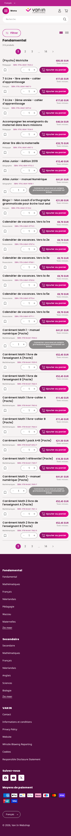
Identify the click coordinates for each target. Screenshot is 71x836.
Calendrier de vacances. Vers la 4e (26, 276)
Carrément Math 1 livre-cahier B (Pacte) (24, 420)
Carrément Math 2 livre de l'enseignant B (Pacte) (20, 524)
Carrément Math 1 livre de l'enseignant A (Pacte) (19, 356)
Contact (6, 714)
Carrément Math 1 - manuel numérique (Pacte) (21, 331)
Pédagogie (8, 606)
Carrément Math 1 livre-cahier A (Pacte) (24, 399)
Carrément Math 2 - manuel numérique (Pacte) (21, 478)
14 (46, 51)
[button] (5, 10)
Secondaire (8, 645)
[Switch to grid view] (67, 33)
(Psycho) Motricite (15, 60)
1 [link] (18, 51)
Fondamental (9, 576)
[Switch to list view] (61, 33)
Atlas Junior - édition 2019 (20, 161)
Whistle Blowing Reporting (17, 744)
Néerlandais (9, 599)
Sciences (7, 683)
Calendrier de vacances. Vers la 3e (26, 258)
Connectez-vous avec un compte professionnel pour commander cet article (49, 190)
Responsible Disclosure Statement (21, 759)
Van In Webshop (21, 825)
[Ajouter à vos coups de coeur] (5, 70)
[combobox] (35, 19)
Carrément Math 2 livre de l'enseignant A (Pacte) (20, 502)
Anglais (6, 675)
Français (7, 591)
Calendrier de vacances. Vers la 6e (26, 312)
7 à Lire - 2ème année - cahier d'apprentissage (22, 102)
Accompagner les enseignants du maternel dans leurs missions (25, 123)
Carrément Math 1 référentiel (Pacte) (27, 458)
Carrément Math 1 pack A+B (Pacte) (26, 440)
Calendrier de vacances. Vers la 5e (26, 294)
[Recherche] (64, 19)
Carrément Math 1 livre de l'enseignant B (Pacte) (19, 377)
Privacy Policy (9, 729)
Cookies (6, 751)
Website (6, 736)
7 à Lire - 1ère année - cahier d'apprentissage (21, 80)
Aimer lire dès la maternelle (20, 143)
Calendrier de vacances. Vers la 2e (26, 240)
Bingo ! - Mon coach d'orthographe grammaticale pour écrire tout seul (26, 202)
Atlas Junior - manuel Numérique (24, 179)
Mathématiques (11, 584)
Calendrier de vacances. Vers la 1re (26, 222)
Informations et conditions (17, 721)
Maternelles (9, 621)
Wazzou (6, 614)
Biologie (6, 690)
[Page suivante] (52, 51)
